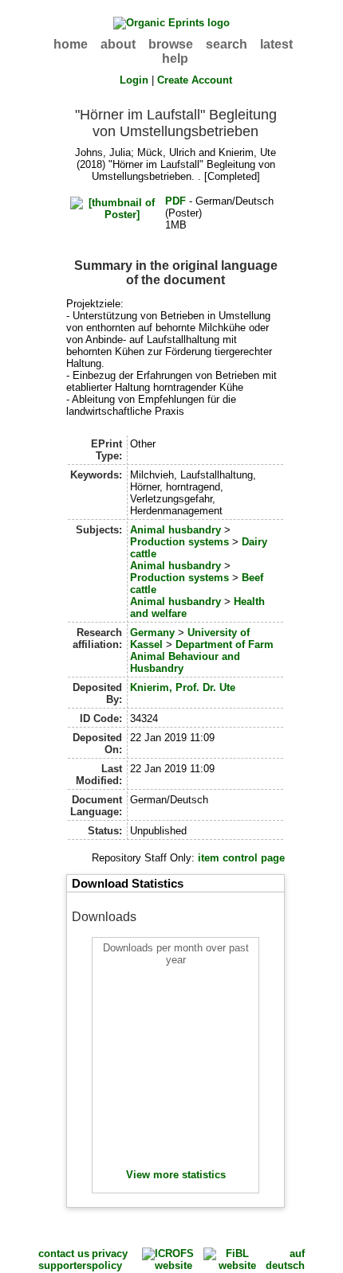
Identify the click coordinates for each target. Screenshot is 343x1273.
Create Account (194, 80)
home (70, 44)
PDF (175, 201)
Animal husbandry (175, 530)
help (175, 58)
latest (276, 44)
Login (134, 80)
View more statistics (176, 1175)
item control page (241, 858)
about (118, 44)
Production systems (179, 542)
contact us (63, 1253)
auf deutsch (285, 1259)
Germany (152, 632)
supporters (65, 1265)
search (226, 44)
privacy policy (110, 1259)
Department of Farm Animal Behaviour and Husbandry (202, 656)
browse (170, 44)
